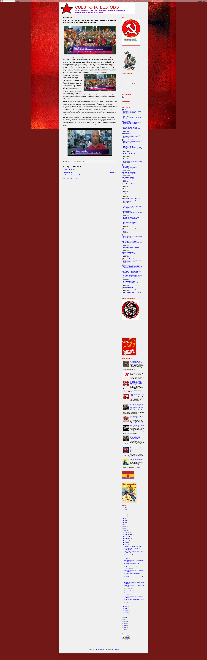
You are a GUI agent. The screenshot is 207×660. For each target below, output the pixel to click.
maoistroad (126, 116)
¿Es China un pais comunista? (137, 416)
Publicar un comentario (70, 169)
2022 (124, 514)
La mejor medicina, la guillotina (131, 590)
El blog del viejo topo (128, 177)
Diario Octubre (127, 109)
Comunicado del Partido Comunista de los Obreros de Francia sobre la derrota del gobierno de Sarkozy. (136, 383)
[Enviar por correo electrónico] (77, 161)
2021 (124, 516)
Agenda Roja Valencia (128, 183)
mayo (126, 606)
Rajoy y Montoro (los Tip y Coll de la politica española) (137, 426)
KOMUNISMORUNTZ (128, 287)
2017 (124, 524)
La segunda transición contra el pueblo (133, 555)
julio (126, 542)
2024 (124, 510)
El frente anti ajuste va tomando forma (131, 249)
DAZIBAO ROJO (127, 121)
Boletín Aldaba (127, 211)
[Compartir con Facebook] (82, 161)
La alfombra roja (127, 190)
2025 (124, 508)
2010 (124, 623)
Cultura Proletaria (127, 235)
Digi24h (84, 57)
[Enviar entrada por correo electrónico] (75, 161)
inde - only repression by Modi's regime (132, 117)
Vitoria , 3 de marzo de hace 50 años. (131, 155)
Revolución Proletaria (128, 258)
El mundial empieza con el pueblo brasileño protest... (132, 574)
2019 (124, 520)
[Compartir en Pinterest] (83, 161)
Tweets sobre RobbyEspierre (128, 103)
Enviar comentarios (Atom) (75, 175)
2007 (124, 629)
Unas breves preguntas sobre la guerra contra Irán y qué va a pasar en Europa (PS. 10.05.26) (133, 149)
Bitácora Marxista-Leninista (130, 140)
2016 (124, 526)
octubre (126, 536)
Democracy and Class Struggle (131, 228)
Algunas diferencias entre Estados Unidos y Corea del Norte (136, 449)
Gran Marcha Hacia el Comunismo (132, 271)
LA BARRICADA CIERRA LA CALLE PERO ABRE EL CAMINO (132, 293)
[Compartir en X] (80, 161)
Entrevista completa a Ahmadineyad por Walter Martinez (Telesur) (135, 437)
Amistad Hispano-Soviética (130, 127)
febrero (126, 612)
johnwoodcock (101, 649)
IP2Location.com (130, 639)
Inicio (91, 172)
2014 (124, 530)
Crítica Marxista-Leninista (129, 281)
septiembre (127, 538)
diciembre (127, 532)
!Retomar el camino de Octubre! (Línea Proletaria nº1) (137, 362)
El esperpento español (129, 580)
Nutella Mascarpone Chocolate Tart (131, 185)
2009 (124, 625)
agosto (126, 540)
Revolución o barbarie (128, 252)
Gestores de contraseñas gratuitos (130, 195)
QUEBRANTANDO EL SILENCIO (131, 217)
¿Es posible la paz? (128, 146)
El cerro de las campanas (129, 172)
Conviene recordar (128, 588)
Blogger (117, 649)
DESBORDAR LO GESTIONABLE (130, 218)
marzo (126, 610)
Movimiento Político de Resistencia (132, 198)
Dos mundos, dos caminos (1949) (130, 289)
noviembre (127, 534)
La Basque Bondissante (129, 153)
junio (126, 544)
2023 (124, 512)
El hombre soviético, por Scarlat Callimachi (132, 161)
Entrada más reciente (68, 172)
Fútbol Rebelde (127, 133)
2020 (124, 518)
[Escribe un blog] (79, 161)
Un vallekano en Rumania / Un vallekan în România (131, 159)
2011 (124, 621)
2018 (124, 522)
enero (126, 614)
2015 (124, 528)
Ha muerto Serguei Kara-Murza (130, 173)
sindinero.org (126, 193)
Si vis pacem (126, 188)
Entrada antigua (112, 172)
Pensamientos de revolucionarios (131, 265)
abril (126, 608)
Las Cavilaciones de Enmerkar (131, 247)
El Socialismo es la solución (130, 241)
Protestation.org (133, 371)
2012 (124, 619)
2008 (124, 627)
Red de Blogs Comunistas (129, 222)
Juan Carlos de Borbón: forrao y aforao (133, 546)
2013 (124, 617)
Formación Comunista (129, 205)
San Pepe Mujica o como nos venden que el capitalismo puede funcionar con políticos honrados (136, 406)
